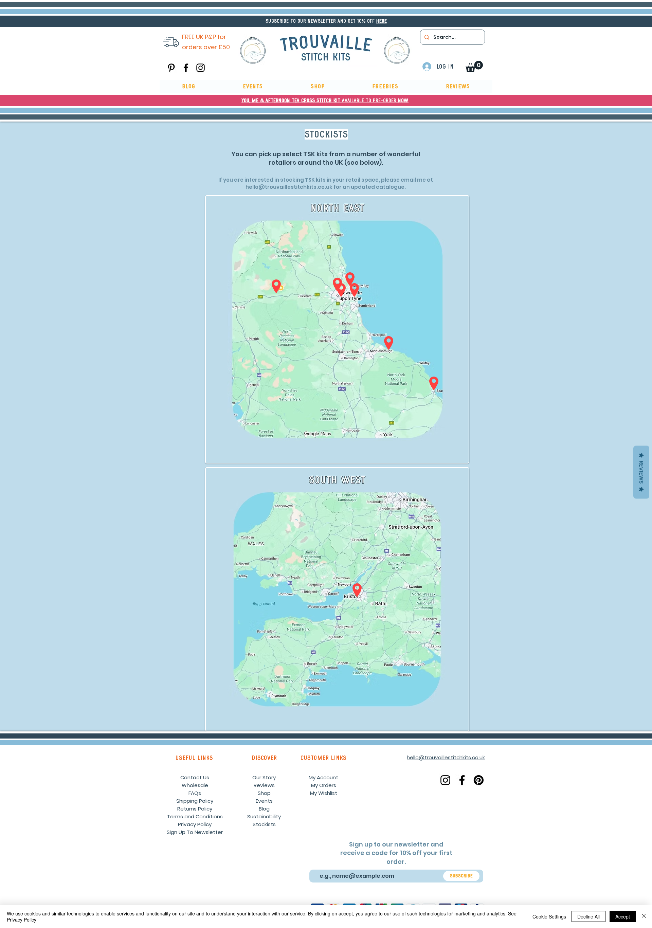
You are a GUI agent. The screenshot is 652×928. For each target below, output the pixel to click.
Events (264, 800)
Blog (264, 808)
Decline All (588, 916)
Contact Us (194, 777)
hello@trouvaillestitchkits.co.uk (289, 186)
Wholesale (195, 785)
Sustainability (264, 816)
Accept (622, 916)
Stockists (264, 824)
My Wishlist (323, 793)
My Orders (323, 785)
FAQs (194, 793)
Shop (264, 793)
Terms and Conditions (195, 816)
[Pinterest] (171, 67)
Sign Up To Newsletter (195, 832)
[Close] (644, 916)
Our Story (264, 777)
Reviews (264, 785)
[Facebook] (186, 67)
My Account (323, 777)
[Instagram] (200, 67)
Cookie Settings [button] (549, 916)
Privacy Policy (195, 824)
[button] (381, 21)
